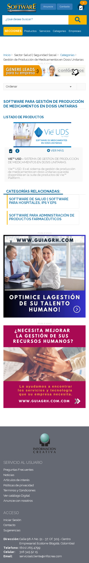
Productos (30, 31)
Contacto (65, 6)
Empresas (75, 31)
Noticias (8, 475)
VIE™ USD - (43, 160)
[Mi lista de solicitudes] (81, 7)
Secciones (13, 31)
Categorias (59, 31)
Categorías (67, 55)
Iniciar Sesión (12, 520)
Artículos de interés (16, 480)
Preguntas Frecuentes (18, 469)
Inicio (6, 55)
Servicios (44, 31)
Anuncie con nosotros (18, 500)
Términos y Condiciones (19, 490)
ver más (57, 150)
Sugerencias (11, 530)
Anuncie (48, 6)
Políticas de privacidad (18, 485)
